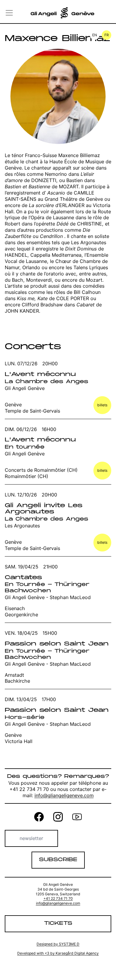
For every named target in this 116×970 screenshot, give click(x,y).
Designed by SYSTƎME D (58, 944)
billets (102, 405)
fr (106, 35)
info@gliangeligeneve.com (64, 795)
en (94, 35)
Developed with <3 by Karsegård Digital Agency (58, 953)
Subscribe (58, 860)
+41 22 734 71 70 (58, 898)
